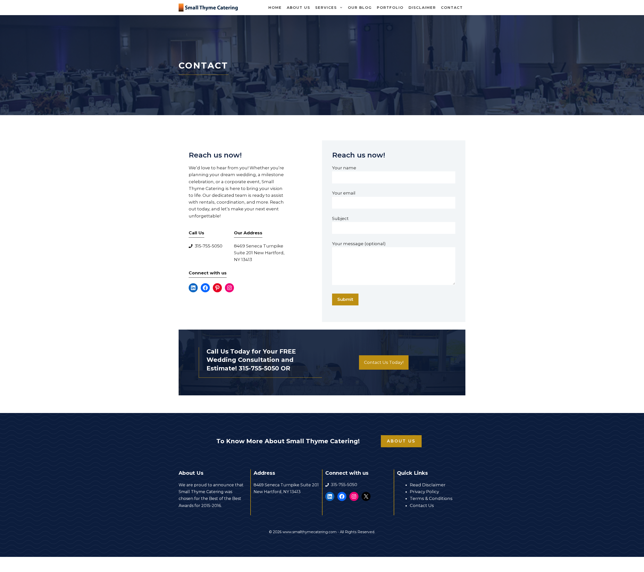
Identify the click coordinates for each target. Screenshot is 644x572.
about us (401, 441)
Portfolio (390, 7)
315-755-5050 (208, 245)
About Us (298, 7)
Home (275, 7)
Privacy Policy (424, 491)
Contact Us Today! (384, 362)
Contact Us (422, 505)
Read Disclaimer (428, 484)
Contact (452, 7)
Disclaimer (422, 7)
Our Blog (360, 7)
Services (326, 7)
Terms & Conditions (431, 498)
